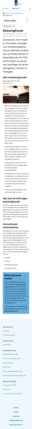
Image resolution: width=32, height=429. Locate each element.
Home (6, 13)
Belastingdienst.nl (10, 354)
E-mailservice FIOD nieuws (13, 394)
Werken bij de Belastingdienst (14, 376)
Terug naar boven (15, 425)
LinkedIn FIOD (9, 385)
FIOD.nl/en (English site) (12, 358)
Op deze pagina (10, 21)
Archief (6, 345)
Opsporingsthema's (16, 13)
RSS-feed (7, 389)
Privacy (16, 408)
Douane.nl (7, 363)
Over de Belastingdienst (12, 371)
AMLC (6, 367)
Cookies (16, 412)
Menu (6, 8)
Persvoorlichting (9, 335)
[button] (9, 26)
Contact (6, 331)
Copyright (16, 416)
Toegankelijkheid (15, 420)
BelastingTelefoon (10, 311)
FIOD (17, 8)
